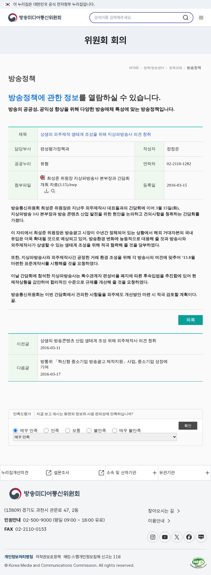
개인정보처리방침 (18, 556)
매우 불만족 (130, 430)
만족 (55, 430)
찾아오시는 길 (162, 511)
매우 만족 (29, 430)
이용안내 (157, 521)
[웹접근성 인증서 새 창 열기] (198, 560)
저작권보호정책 (48, 556)
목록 (190, 320)
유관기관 (167, 472)
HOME (134, 68)
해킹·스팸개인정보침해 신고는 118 (92, 556)
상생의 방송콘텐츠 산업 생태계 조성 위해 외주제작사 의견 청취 (98, 340)
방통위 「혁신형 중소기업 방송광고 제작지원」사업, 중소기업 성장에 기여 (104, 364)
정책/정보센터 (154, 68)
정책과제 (175, 68)
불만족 (100, 430)
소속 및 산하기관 (121, 472)
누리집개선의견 (14, 472)
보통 (76, 430)
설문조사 (61, 472)
